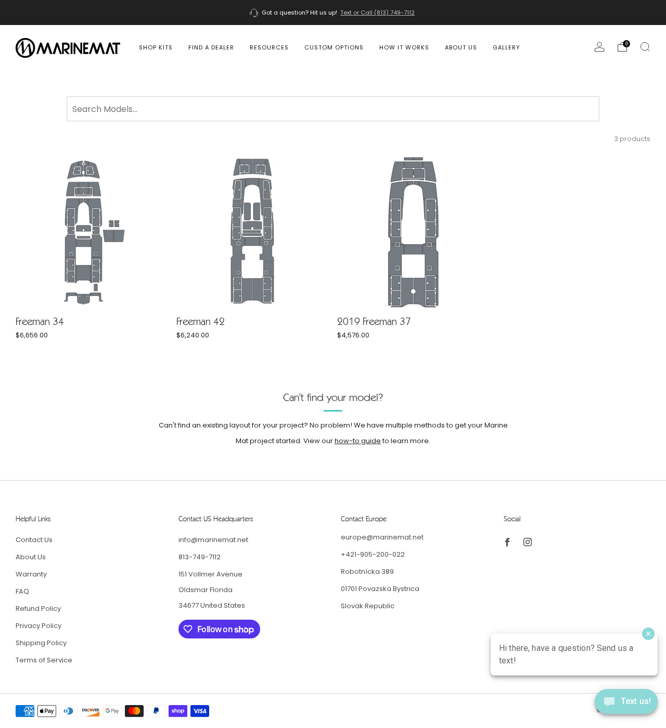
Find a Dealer (211, 47)
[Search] (645, 47)
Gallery (506, 47)
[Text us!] (626, 705)
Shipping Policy (41, 643)
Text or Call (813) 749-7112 (377, 12)
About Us (461, 47)
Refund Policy (38, 608)
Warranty (31, 574)
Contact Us (34, 540)
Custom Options (334, 47)
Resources (269, 47)
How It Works (404, 47)
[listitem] (333, 12)
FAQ (22, 591)
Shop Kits (156, 47)
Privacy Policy (38, 626)
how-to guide (358, 441)
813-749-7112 (199, 557)
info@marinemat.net (213, 540)
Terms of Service (44, 660)
